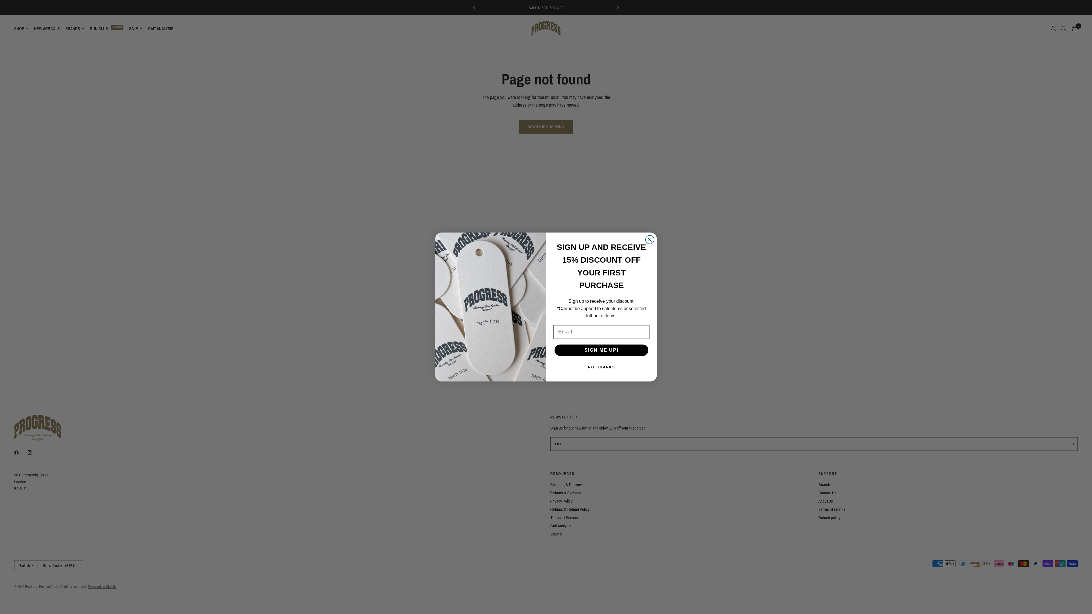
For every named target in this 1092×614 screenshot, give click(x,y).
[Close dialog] (650, 239)
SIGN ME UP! (601, 350)
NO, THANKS (601, 367)
